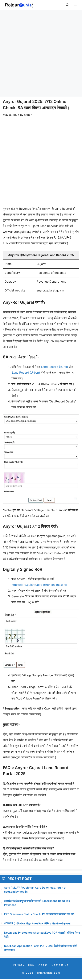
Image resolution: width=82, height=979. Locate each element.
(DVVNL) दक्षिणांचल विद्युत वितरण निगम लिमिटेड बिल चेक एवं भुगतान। (38, 923)
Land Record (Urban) (26, 372)
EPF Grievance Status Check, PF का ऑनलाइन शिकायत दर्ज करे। (40, 914)
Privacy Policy (24, 964)
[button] (67, 5)
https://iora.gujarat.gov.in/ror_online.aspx (39, 585)
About (43, 964)
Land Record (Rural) (54, 367)
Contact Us (60, 964)
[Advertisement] (41, 53)
